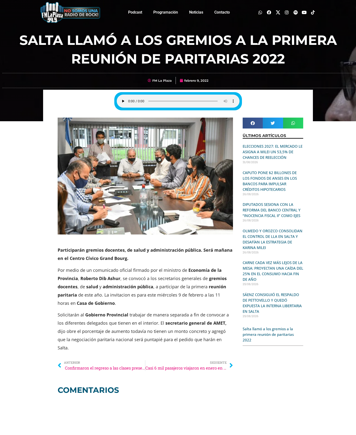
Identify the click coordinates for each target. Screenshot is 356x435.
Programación (165, 12)
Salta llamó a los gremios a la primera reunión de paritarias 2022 (268, 334)
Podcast (135, 12)
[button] (253, 123)
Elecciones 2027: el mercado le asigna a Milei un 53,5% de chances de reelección (272, 152)
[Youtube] (304, 12)
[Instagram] (287, 12)
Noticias (196, 12)
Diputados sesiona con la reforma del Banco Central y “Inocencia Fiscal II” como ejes (272, 210)
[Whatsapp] (260, 12)
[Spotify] (295, 12)
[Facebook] (269, 12)
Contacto (222, 12)
